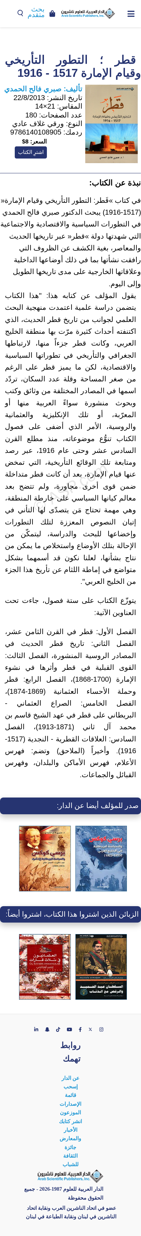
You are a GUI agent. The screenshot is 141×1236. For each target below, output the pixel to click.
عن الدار (71, 1078)
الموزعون (70, 1112)
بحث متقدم (36, 12)
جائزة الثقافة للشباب (71, 1155)
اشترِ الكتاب (31, 152)
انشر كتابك (70, 1121)
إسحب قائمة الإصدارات (70, 1095)
